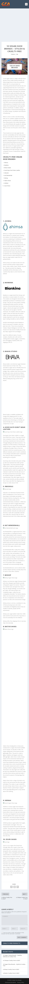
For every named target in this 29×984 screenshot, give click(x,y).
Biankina (6, 165)
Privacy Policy (20, 982)
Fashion (13, 54)
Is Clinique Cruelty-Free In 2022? (11, 960)
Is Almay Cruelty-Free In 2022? (11, 969)
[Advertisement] (14, 23)
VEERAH (6, 183)
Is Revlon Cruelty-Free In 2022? (11, 973)
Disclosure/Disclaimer (10, 982)
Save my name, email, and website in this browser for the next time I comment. (12, 933)
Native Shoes (7, 180)
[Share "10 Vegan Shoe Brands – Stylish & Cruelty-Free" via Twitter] (14, 886)
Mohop (6, 178)
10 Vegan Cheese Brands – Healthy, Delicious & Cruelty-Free (12, 956)
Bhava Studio (7, 167)
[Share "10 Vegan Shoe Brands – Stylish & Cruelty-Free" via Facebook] (11, 886)
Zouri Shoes (7, 185)
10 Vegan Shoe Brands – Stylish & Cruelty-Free (14, 965)
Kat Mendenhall (8, 175)
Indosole (6, 173)
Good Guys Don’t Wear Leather (12, 170)
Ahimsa (6, 162)
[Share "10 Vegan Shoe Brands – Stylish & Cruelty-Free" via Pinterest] (17, 886)
